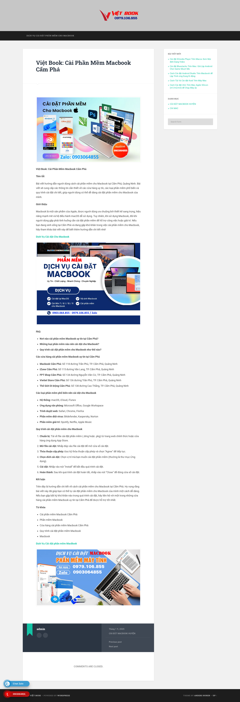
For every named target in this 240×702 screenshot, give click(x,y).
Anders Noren (202, 695)
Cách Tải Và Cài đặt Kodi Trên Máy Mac (188, 80)
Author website (45, 635)
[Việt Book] (120, 15)
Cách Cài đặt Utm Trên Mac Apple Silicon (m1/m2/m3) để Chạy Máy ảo (189, 86)
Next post (113, 646)
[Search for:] (190, 121)
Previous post (115, 642)
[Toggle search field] (212, 36)
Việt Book (35, 695)
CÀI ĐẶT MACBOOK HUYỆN (122, 633)
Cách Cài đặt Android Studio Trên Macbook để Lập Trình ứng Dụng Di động (191, 74)
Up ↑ (215, 695)
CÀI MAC (174, 108)
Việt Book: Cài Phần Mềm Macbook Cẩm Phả (83, 66)
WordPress (63, 695)
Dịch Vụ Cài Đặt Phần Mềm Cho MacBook (50, 35)
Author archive (39, 635)
